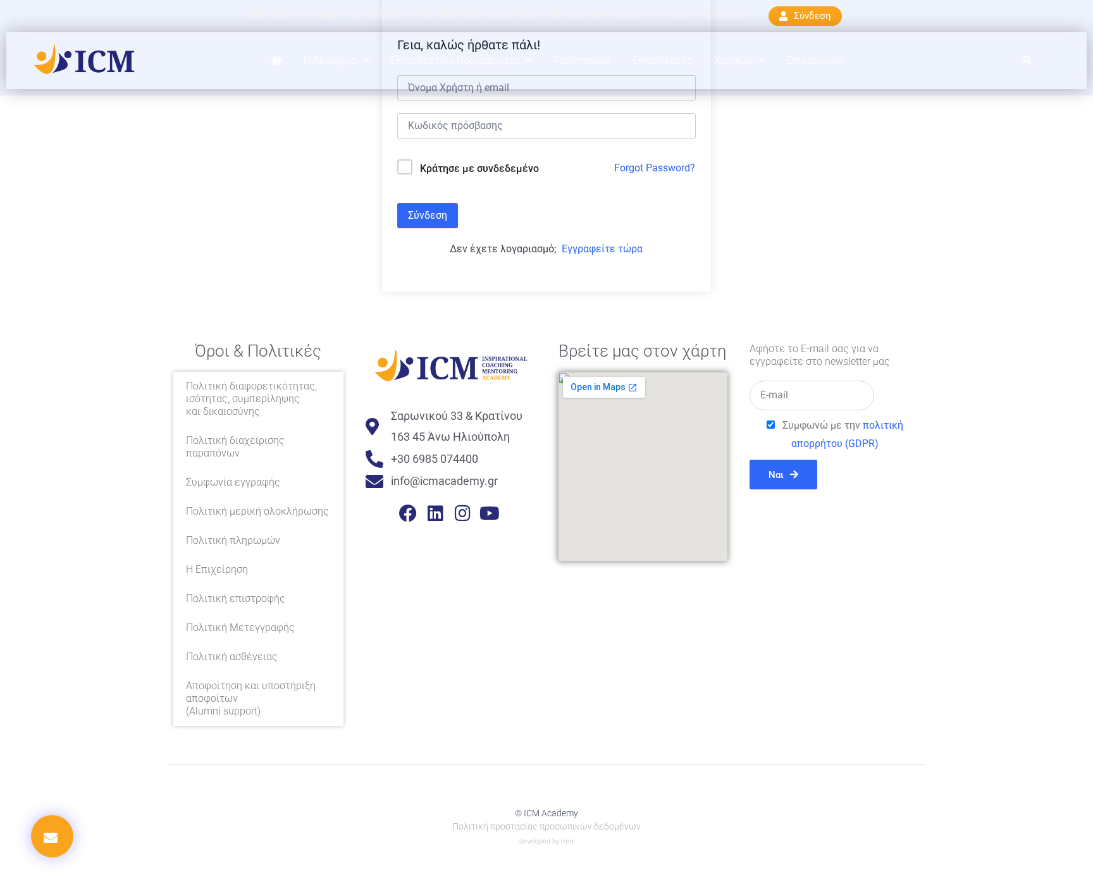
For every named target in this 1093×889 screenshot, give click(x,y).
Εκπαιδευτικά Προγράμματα (455, 60)
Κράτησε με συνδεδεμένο (479, 168)
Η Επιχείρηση (217, 569)
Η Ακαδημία (330, 60)
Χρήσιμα (733, 60)
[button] (1027, 61)
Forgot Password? (654, 168)
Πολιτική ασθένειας (232, 657)
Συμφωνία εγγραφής (233, 482)
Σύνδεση (427, 215)
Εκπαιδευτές (663, 60)
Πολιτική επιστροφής (235, 598)
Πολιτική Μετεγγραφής (240, 628)
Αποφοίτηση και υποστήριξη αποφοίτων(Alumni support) (251, 698)
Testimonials (582, 60)
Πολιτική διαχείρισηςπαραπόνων (235, 446)
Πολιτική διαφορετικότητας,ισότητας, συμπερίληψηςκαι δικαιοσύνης (251, 398)
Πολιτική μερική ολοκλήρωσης (257, 511)
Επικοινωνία (814, 60)
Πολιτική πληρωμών (233, 540)
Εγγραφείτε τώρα (602, 249)
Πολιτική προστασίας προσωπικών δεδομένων (546, 826)
